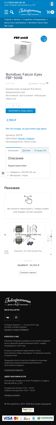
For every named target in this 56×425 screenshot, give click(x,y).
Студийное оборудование (34, 19)
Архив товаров (26, 138)
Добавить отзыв (37, 83)
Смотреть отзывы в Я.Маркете (16, 330)
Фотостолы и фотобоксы (15, 23)
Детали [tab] (26, 150)
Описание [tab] (13, 150)
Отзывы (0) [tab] (40, 150)
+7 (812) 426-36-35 (15, 2)
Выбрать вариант (29, 272)
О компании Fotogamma (13, 370)
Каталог (17, 19)
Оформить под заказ (20, 111)
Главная (7, 19)
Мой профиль (52, 4)
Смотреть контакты (12, 395)
